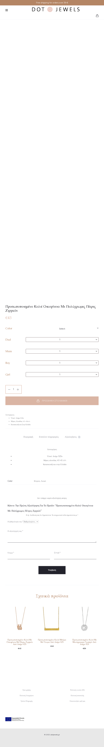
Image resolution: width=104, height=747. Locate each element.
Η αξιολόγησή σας (15, 531)
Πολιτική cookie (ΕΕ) (77, 690)
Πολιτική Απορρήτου (27, 695)
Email (57, 553)
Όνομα (11, 553)
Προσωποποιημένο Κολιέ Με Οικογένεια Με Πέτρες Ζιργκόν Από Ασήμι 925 (19, 642)
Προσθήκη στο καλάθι (54, 401)
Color (8, 328)
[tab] (28, 437)
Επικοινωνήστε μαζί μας (77, 701)
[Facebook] (49, 741)
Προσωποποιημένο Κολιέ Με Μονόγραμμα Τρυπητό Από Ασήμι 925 (84, 642)
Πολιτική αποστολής (77, 695)
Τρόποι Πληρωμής (27, 701)
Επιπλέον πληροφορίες (49, 437)
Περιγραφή (28, 437)
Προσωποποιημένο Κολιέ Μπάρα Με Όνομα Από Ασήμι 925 (52, 641)
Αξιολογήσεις (72, 437)
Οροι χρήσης (26, 690)
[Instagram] (55, 741)
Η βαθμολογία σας (15, 521)
